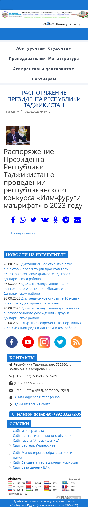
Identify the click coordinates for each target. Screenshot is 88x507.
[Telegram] (65, 221)
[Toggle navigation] (6, 5)
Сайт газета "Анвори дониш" (36, 440)
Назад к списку (23, 233)
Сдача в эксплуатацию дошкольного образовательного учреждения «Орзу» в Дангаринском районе (42, 313)
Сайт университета (28, 430)
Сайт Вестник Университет (35, 445)
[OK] (55, 221)
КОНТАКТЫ (22, 357)
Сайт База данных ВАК (31, 467)
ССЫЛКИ (19, 423)
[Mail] (77, 221)
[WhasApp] (22, 221)
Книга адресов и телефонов (37, 397)
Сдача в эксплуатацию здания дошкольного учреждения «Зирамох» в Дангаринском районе (37, 288)
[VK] (45, 221)
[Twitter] (33, 221)
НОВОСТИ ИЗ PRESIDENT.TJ (36, 254)
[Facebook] (13, 221)
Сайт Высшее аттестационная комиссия (45, 462)
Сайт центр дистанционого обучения (43, 435)
